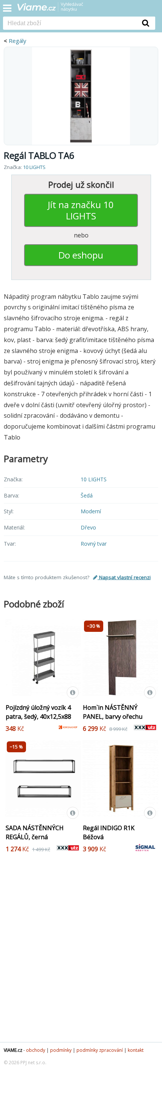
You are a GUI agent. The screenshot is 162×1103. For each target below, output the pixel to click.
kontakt (136, 1050)
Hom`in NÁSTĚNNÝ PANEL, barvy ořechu (112, 712)
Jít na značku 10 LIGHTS (81, 210)
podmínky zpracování (99, 1050)
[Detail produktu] (72, 692)
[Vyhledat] (145, 23)
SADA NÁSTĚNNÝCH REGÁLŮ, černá (35, 832)
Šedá (87, 495)
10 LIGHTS (34, 167)
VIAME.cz (13, 1050)
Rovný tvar (94, 543)
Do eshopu (80, 255)
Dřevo (88, 527)
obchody (35, 1050)
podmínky (61, 1050)
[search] (70, 23)
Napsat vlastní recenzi (124, 577)
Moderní (91, 511)
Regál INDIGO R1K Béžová (108, 832)
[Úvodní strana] (55, 9)
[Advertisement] (81, 954)
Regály (17, 40)
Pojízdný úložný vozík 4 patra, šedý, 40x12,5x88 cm (38, 716)
